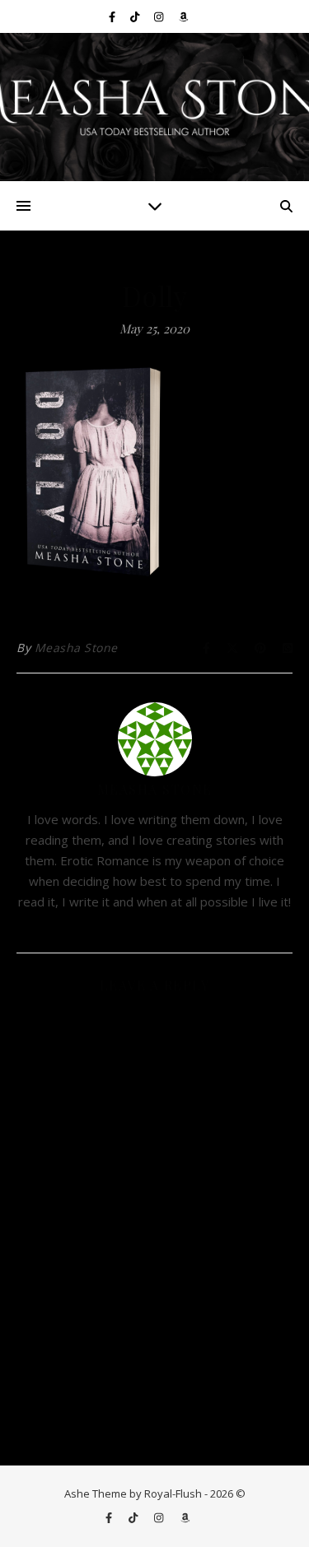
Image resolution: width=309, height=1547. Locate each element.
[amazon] (183, 16)
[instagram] (160, 16)
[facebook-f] (113, 16)
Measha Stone (76, 647)
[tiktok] (136, 16)
